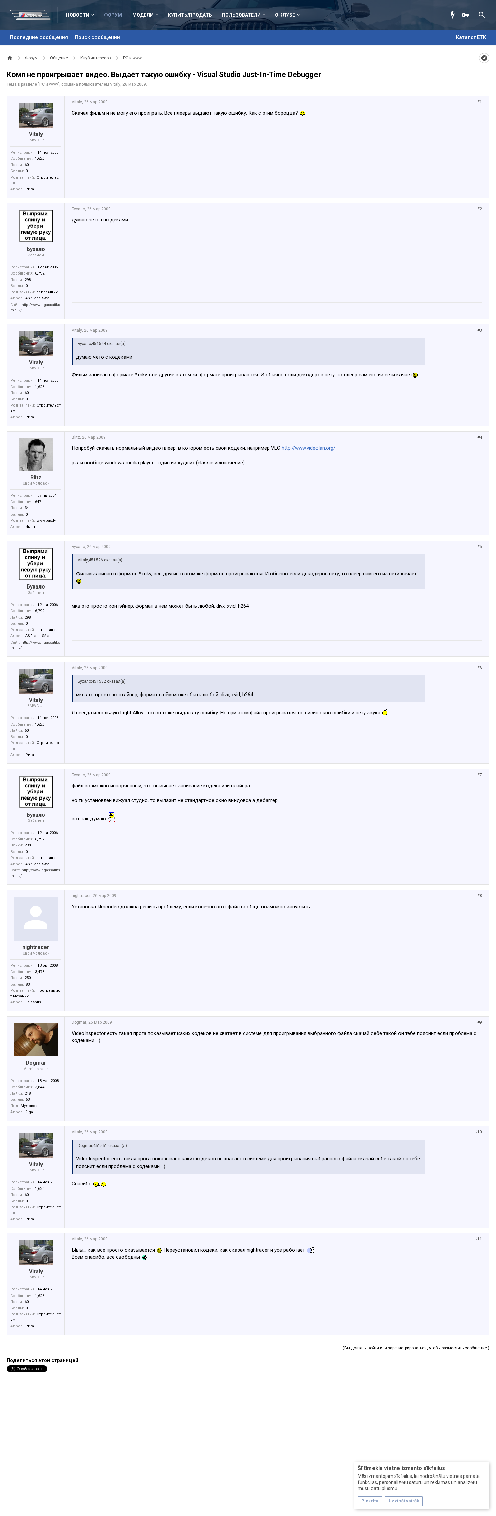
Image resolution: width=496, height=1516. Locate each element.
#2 (479, 209)
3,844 (39, 1087)
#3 (479, 330)
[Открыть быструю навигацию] (484, 58)
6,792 (39, 273)
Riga (29, 1112)
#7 (479, 775)
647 (38, 502)
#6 (479, 667)
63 (28, 1099)
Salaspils (33, 1002)
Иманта (32, 527)
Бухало (36, 249)
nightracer (35, 947)
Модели (143, 15)
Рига (29, 189)
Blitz (36, 477)
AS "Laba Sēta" (38, 298)
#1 (479, 102)
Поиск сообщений (97, 37)
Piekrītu (369, 1501)
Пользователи (241, 15)
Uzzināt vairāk (404, 1501)
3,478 (39, 972)
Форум (113, 15)
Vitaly (115, 84)
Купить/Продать (190, 15)
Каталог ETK (471, 37)
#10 (478, 1132)
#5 (479, 546)
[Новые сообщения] (454, 15)
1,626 (39, 158)
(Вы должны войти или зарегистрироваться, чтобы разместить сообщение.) (416, 1347)
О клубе (285, 15)
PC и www (48, 84)
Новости (77, 15)
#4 (479, 437)
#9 (479, 1022)
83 (28, 984)
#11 (478, 1239)
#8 (479, 895)
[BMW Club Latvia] (34, 15)
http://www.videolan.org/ (308, 448)
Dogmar (36, 1063)
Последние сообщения (39, 37)
